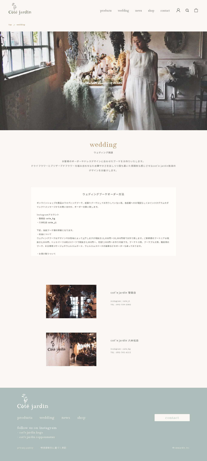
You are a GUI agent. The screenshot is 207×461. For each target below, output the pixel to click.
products (106, 10)
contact (165, 10)
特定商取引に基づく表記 (53, 447)
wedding (123, 10)
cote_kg (50, 218)
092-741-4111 (123, 352)
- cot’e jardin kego (30, 432)
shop (151, 10)
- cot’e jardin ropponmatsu (36, 437)
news (138, 10)
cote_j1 (52, 222)
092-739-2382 (123, 305)
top (10, 24)
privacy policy (25, 447)
